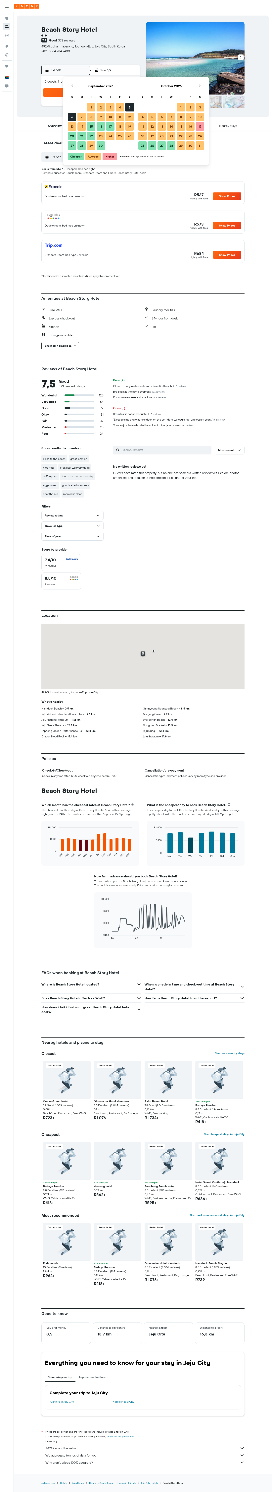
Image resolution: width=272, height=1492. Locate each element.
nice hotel (49, 467)
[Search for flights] (7, 18)
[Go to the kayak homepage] (26, 6)
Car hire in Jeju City (62, 1401)
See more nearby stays (230, 1053)
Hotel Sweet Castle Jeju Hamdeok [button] (217, 1182)
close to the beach (54, 459)
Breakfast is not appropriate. (137, 414)
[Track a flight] (7, 55)
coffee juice (50, 476)
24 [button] (110, 136)
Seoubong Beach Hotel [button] (159, 1186)
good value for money (75, 485)
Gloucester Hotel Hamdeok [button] (111, 1101)
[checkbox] (61, 562)
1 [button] (91, 107)
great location (78, 459)
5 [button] (129, 107)
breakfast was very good (75, 467)
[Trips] (7, 66)
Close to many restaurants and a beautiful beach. (149, 386)
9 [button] (101, 117)
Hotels (63, 1482)
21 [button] (81, 136)
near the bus (50, 494)
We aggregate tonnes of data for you (71, 1455)
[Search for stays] (7, 27)
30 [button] (101, 146)
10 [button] (110, 117)
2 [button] (101, 107)
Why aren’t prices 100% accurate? (69, 1462)
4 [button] (120, 107)
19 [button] (129, 126)
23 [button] (101, 136)
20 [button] (72, 136)
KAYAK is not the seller (60, 1448)
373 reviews (66, 40)
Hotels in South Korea (101, 1482)
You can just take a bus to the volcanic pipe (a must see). (153, 425)
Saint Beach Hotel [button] (156, 1101)
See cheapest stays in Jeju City (224, 1134)
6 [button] (72, 117)
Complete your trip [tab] (60, 1377)
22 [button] (91, 136)
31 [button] (200, 146)
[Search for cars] (7, 35)
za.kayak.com (48, 1482)
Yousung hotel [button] (103, 1186)
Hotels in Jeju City (123, 1401)
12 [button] (129, 117)
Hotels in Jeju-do (126, 1482)
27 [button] (72, 146)
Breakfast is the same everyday (139, 391)
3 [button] (110, 107)
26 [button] (129, 136)
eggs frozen (50, 485)
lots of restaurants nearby (77, 476)
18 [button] (119, 126)
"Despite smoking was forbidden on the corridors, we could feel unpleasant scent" (169, 419)
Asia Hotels (78, 1482)
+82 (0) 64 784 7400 (55, 51)
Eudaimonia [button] (50, 1263)
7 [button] (81, 117)
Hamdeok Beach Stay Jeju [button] (212, 1263)
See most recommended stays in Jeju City (217, 1215)
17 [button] (110, 126)
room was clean (72, 494)
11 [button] (120, 117)
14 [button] (81, 126)
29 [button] (91, 146)
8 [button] (91, 117)
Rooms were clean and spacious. (139, 397)
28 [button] (81, 146)
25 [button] (120, 136)
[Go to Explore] (7, 46)
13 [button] (72, 126)
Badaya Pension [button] (205, 1105)
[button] (6, 6)
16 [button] (100, 126)
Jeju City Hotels (149, 1482)
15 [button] (91, 126)
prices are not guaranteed (120, 1436)
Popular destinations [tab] (92, 1377)
